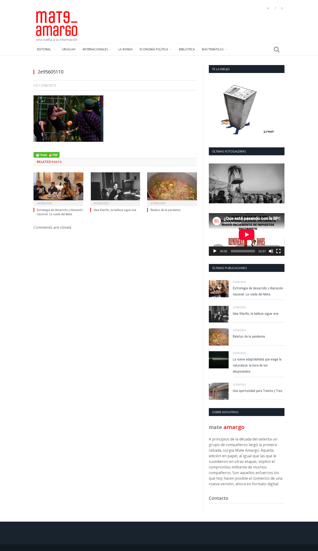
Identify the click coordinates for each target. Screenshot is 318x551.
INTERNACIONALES (95, 49)
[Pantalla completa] (278, 251)
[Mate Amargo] (57, 25)
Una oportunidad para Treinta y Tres (257, 390)
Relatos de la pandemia (165, 210)
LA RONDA (125, 49)
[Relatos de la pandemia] (172, 188)
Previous (214, 184)
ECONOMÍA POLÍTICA (154, 49)
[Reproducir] (215, 251)
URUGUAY (69, 49)
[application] (246, 234)
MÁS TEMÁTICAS (212, 49)
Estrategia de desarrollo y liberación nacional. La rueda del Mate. (60, 212)
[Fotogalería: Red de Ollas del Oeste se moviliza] (246, 183)
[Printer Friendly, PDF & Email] (47, 154)
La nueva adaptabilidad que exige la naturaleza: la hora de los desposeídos (257, 365)
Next (279, 184)
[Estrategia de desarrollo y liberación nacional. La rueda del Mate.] (58, 188)
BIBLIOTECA (187, 49)
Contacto (218, 498)
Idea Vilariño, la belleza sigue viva (115, 210)
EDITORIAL (44, 49)
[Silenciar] (271, 251)
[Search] (276, 49)
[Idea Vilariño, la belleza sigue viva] (115, 188)
